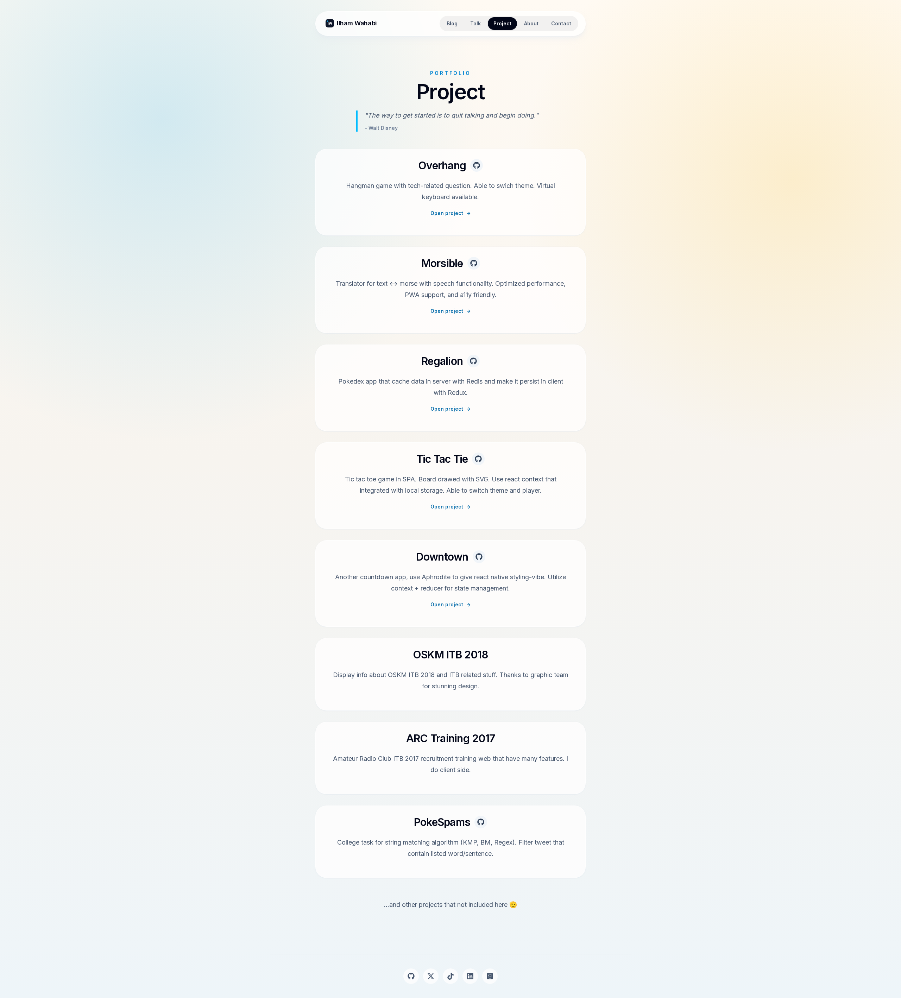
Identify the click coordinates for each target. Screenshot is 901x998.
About (531, 23)
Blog (452, 23)
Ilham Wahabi (357, 23)
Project (502, 23)
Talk (475, 23)
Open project (450, 213)
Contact (561, 23)
